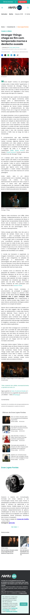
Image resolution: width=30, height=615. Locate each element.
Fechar (23, 604)
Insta (12, 391)
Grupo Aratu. (23, 593)
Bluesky (23, 391)
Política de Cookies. (11, 611)
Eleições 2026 (19, 14)
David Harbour (11, 152)
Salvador (4, 14)
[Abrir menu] (2, 8)
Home (3, 27)
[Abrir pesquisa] (28, 8)
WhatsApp (16, 395)
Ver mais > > (15, 527)
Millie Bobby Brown (17, 150)
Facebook (18, 391)
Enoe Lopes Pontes (23, 27)
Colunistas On (11, 27)
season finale (18, 285)
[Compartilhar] (17, 55)
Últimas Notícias (8, 2)
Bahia (11, 14)
